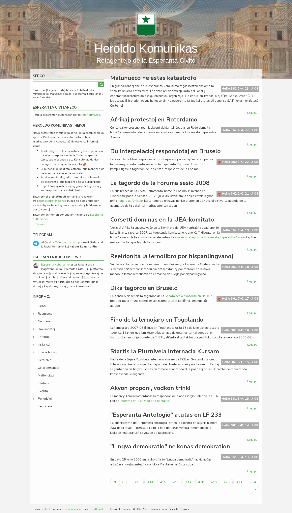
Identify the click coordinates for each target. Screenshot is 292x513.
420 (227, 482)
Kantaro (43, 383)
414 (151, 482)
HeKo (42, 306)
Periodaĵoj (45, 398)
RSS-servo (39, 224)
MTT (47, 509)
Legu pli (252, 113)
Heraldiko (44, 360)
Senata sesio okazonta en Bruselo (189, 296)
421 (240, 482)
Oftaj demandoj (48, 368)
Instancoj (44, 344)
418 (201, 482)
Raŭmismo (45, 313)
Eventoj (43, 391)
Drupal (99, 509)
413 (138, 482)
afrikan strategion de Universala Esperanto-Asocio (210, 237)
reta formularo (90, 115)
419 (214, 482)
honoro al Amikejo (130, 201)
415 (163, 482)
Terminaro (45, 406)
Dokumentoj (46, 329)
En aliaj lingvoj (47, 352)
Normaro (44, 321)
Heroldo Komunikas (146, 48)
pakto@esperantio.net (51, 201)
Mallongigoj (46, 375)
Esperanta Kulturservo (55, 265)
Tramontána (74, 509)
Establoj (43, 337)
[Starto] (146, 25)
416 (176, 482)
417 (189, 483)
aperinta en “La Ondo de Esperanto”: (146, 401)
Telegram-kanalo (66, 242)
